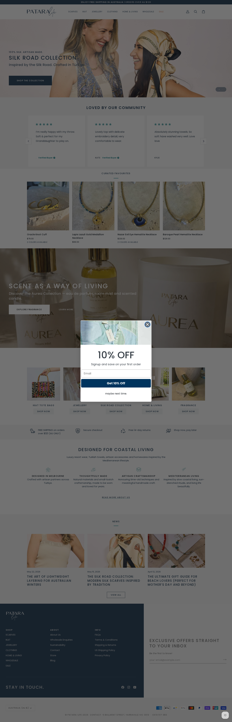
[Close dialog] (147, 324)
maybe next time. (116, 393)
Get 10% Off (116, 383)
